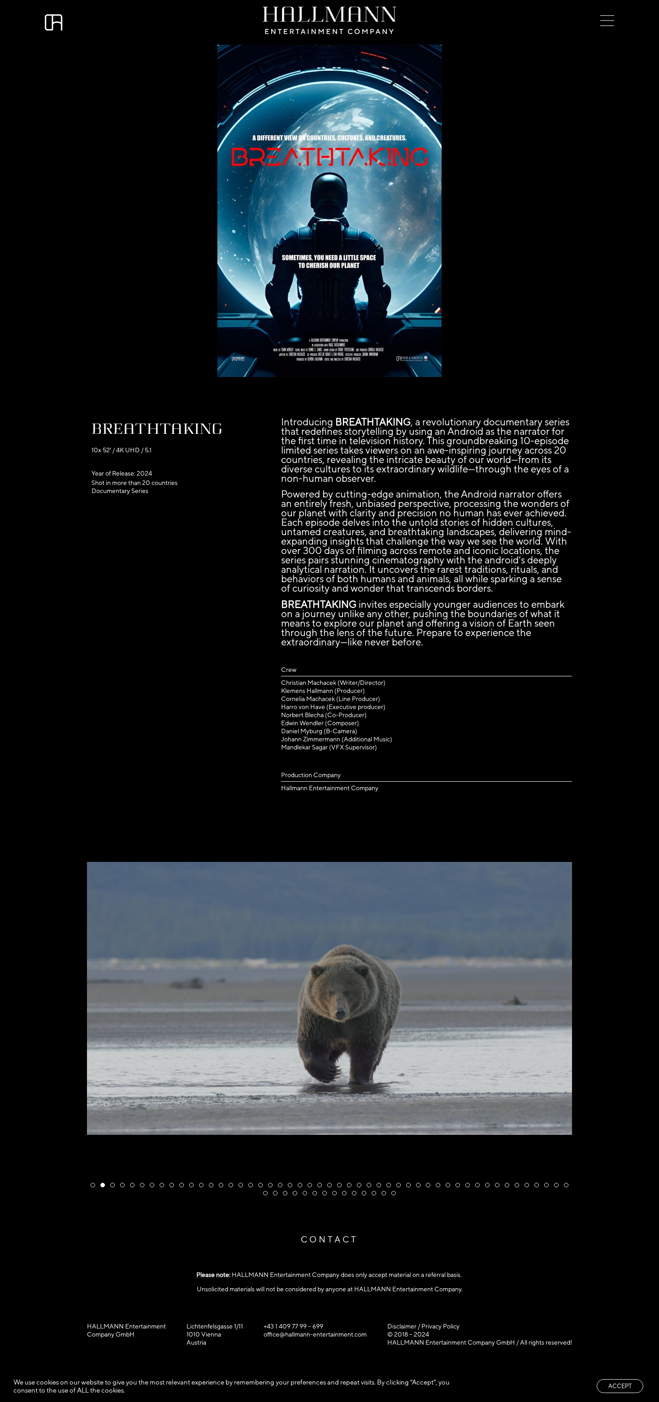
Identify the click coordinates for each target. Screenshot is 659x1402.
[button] (93, 1185)
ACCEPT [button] (620, 1386)
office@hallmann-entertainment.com (315, 1334)
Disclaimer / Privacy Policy (423, 1326)
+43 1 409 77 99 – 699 (293, 1326)
